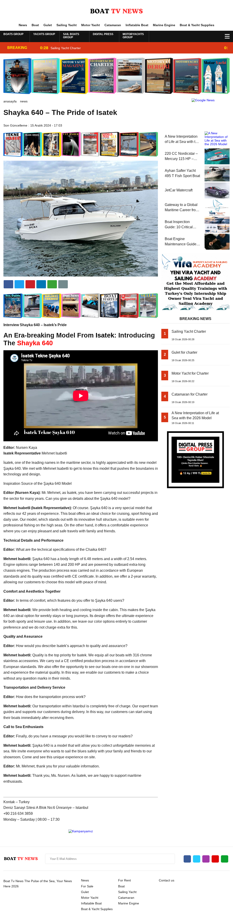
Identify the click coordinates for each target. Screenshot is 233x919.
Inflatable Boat (137, 25)
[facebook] (8, 284)
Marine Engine (164, 25)
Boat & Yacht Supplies (197, 25)
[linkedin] (30, 284)
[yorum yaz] (63, 284)
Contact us (166, 880)
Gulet (47, 25)
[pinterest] (41, 284)
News (23, 25)
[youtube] (215, 859)
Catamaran (112, 25)
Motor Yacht (90, 25)
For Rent (124, 880)
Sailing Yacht (66, 25)
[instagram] (206, 859)
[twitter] (19, 284)
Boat (35, 25)
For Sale (87, 886)
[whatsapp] (224, 859)
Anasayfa (10, 101)
